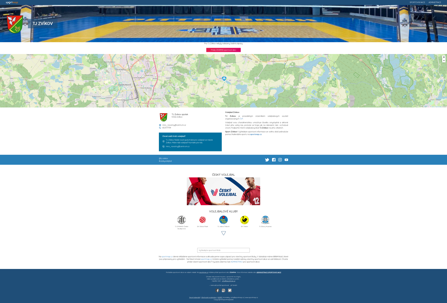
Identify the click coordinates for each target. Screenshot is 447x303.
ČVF (241, 119)
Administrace (435, 2)
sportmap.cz (167, 256)
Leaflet (432, 106)
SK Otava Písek (202, 226)
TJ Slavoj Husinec (265, 226)
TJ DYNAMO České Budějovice (181, 227)
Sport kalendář (194, 297)
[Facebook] (217, 290)
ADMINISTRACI (237, 262)
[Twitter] (230, 290)
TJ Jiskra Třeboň (223, 226)
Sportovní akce (417, 2)
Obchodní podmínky (208, 297)
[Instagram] (224, 290)
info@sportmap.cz (228, 281)
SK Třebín (244, 226)
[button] (224, 79)
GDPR (220, 297)
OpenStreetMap (438, 106)
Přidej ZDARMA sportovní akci (223, 50)
